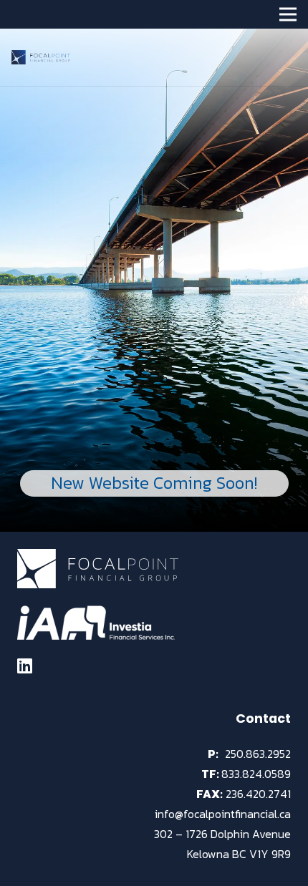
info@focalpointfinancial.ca (223, 813)
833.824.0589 (256, 773)
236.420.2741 (258, 793)
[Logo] (40, 57)
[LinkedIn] (24, 665)
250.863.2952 (258, 753)
